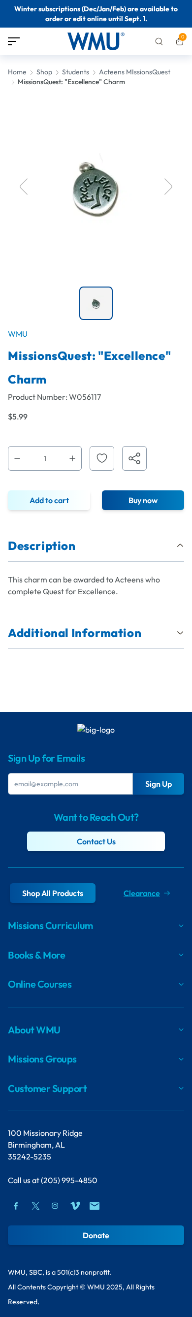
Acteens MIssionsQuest (134, 71)
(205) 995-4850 (69, 1180)
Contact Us (96, 841)
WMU (18, 334)
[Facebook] (16, 1206)
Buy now (143, 500)
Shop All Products (52, 893)
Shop (44, 71)
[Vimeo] (75, 1206)
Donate (96, 1235)
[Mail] (94, 1206)
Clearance (142, 893)
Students (75, 71)
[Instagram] (55, 1206)
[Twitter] (35, 1206)
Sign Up (158, 784)
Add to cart (49, 500)
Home (17, 71)
